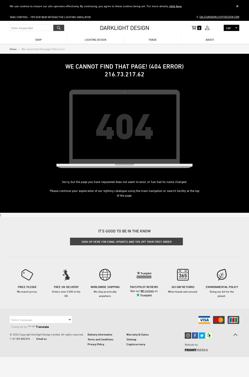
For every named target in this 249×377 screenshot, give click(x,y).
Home (13, 49)
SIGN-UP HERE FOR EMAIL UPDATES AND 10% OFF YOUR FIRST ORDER (127, 241)
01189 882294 (21, 338)
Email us (41, 338)
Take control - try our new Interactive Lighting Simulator (50, 17)
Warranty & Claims (137, 334)
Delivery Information (100, 334)
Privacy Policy (96, 344)
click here (175, 6)
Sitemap (131, 339)
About (210, 39)
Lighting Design (95, 39)
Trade (152, 39)
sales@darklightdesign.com (219, 17)
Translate (42, 326)
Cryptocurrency (135, 344)
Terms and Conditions (100, 339)
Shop (38, 39)
